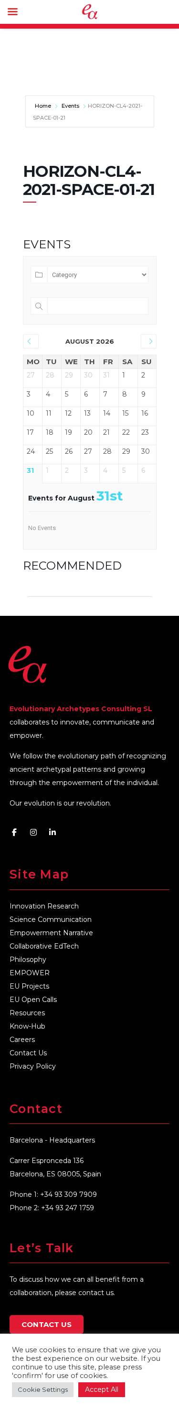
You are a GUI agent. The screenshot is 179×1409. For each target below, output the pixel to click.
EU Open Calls (33, 999)
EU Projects (29, 986)
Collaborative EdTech (44, 946)
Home (44, 105)
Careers (22, 1039)
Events (70, 105)
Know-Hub (27, 1026)
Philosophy (28, 959)
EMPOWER (30, 973)
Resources (27, 1013)
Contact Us (28, 1053)
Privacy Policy (33, 1066)
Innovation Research (44, 906)
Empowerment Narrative (51, 933)
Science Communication (51, 919)
